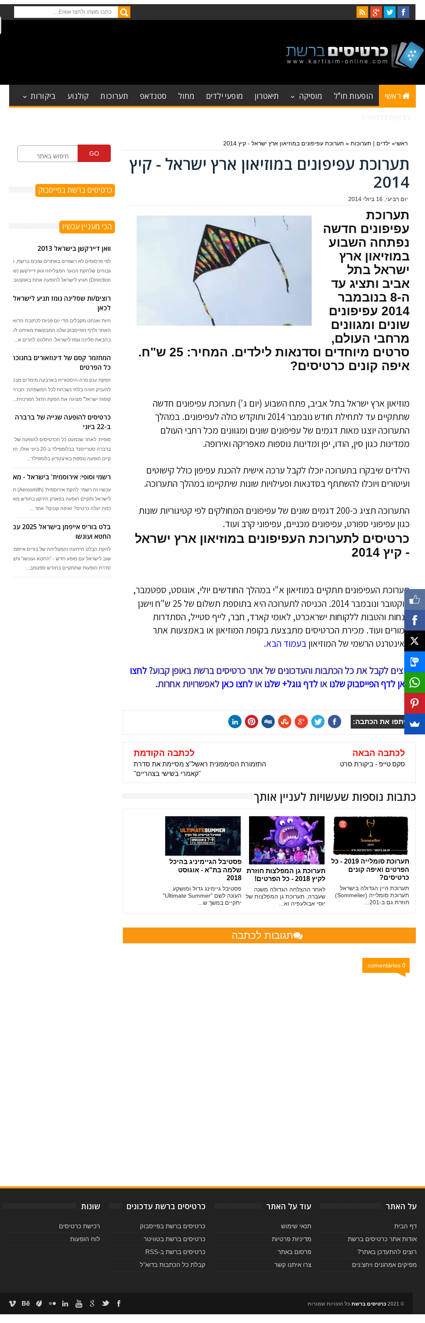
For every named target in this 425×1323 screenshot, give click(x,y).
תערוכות (114, 95)
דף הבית (405, 1226)
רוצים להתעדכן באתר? (387, 1251)
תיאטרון (266, 95)
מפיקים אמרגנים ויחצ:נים (384, 1264)
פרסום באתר (294, 1251)
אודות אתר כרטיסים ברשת (382, 1238)
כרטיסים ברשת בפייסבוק (172, 1226)
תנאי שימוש (296, 1226)
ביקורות (43, 95)
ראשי (393, 95)
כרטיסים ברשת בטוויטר (174, 1238)
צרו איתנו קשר (292, 1264)
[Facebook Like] (414, 599)
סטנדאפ (153, 95)
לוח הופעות (85, 1238)
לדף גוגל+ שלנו (291, 683)
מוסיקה (310, 95)
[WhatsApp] (414, 682)
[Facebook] (414, 620)
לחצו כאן (237, 683)
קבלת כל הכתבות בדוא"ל (172, 1264)
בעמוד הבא (286, 643)
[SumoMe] (414, 724)
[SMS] (414, 661)
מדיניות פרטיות (291, 1238)
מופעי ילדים (224, 95)
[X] (414, 641)
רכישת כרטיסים (385, 117)
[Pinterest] (414, 703)
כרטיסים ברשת (369, 1304)
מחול (186, 95)
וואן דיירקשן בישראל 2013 (74, 248)
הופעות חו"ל (353, 95)
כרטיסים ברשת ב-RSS (175, 1251)
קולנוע (78, 95)
